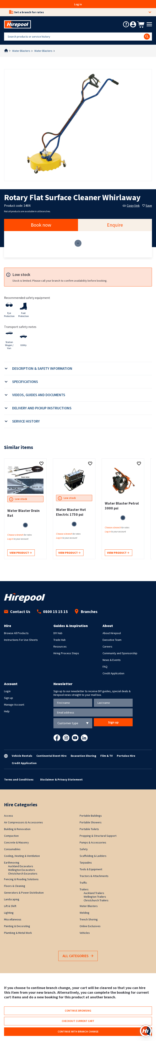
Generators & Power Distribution (24, 892)
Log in (78, 4)
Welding (84, 913)
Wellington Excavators (21, 870)
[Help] (126, 24)
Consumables (12, 849)
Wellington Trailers (95, 896)
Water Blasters (21, 51)
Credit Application (113, 673)
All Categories (76, 955)
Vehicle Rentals (22, 755)
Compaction (11, 836)
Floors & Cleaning (14, 886)
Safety (84, 849)
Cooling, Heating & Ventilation (22, 856)
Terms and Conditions (19, 779)
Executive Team (112, 640)
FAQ (105, 666)
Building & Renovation (17, 829)
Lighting (9, 913)
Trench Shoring (89, 919)
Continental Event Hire (51, 755)
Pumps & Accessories (93, 842)
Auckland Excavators (20, 866)
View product (20, 553)
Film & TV (106, 755)
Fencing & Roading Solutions (21, 879)
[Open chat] (146, 1031)
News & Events (112, 660)
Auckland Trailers (94, 893)
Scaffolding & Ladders (93, 856)
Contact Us (20, 611)
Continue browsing (78, 1010)
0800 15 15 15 (55, 611)
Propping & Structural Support (98, 836)
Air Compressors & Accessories (23, 822)
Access (8, 815)
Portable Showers (91, 822)
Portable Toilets (89, 829)
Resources (60, 646)
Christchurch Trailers (96, 900)
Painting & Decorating (17, 926)
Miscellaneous (12, 919)
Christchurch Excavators (22, 873)
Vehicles (85, 933)
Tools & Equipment (91, 869)
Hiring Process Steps (66, 653)
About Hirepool (112, 633)
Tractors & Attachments (94, 876)
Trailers (84, 889)
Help (7, 711)
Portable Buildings (91, 815)
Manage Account (14, 704)
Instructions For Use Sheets (21, 640)
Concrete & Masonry (16, 842)
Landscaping (11, 899)
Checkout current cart (78, 1021)
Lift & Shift (10, 906)
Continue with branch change (78, 1031)
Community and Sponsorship (120, 653)
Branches (89, 611)
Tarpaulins (86, 862)
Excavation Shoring (83, 755)
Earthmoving (11, 862)
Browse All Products (16, 633)
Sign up (8, 698)
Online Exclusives (90, 926)
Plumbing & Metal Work (18, 933)
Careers (107, 646)
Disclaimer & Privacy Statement (61, 779)
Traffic (83, 882)
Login (7, 691)
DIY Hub (57, 633)
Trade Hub (59, 640)
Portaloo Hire (126, 755)
